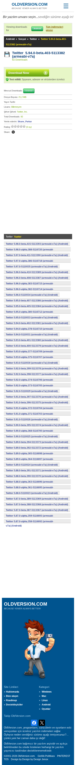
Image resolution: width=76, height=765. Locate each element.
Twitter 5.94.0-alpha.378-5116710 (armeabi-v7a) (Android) (29, 331)
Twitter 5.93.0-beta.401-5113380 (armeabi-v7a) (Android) (37, 340)
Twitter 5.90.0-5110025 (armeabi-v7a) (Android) (32, 436)
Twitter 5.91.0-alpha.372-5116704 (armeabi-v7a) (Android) (29, 410)
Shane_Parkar (25, 121)
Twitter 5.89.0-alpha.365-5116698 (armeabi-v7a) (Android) (29, 455)
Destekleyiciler (14, 704)
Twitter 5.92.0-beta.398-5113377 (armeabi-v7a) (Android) (37, 374)
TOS (6, 759)
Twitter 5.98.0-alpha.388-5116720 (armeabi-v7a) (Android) (29, 251)
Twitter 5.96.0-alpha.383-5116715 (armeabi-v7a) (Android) (29, 285)
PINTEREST (63, 756)
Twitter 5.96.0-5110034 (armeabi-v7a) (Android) (32, 295)
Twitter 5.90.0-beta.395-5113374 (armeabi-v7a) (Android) (37, 425)
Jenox (45, 759)
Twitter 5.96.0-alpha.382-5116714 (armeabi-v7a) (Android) (29, 291)
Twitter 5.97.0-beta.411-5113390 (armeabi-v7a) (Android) (37, 255)
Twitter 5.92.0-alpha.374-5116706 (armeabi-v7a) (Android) (29, 382)
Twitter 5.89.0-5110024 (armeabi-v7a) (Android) (32, 464)
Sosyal (22, 39)
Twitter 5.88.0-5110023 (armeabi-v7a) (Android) (32, 493)
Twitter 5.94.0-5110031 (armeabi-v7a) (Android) (32, 334)
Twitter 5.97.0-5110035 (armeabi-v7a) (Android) (32, 266)
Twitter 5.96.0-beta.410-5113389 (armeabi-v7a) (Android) (37, 272)
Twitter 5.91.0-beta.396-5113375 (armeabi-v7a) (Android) (37, 402)
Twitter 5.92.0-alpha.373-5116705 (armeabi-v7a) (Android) (29, 387)
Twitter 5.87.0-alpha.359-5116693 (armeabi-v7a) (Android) (29, 517)
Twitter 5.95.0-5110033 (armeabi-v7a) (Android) (32, 317)
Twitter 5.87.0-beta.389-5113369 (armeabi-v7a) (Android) (37, 498)
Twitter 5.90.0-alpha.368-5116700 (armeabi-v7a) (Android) (29, 433)
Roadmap (11, 700)
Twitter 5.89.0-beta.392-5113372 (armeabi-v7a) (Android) (37, 447)
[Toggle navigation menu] (66, 6)
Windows (47, 691)
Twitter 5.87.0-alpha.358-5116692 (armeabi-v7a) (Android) (29, 523)
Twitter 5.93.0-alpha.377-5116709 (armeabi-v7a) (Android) (29, 353)
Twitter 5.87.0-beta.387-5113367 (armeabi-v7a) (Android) (37, 510)
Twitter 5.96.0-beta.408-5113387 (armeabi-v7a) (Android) (37, 278)
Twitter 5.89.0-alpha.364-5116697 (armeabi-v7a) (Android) (29, 461)
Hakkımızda (12, 691)
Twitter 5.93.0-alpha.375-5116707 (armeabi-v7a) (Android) (29, 359)
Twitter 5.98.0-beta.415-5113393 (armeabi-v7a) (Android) (37, 244)
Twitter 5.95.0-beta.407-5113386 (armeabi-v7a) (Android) (37, 300)
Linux (45, 700)
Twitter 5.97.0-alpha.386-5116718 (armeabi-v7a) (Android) (29, 263)
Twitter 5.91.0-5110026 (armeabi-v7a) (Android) (32, 419)
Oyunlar (46, 709)
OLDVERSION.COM (30, 4)
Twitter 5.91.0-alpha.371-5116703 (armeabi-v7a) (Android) (29, 416)
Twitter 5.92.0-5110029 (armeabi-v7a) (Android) (32, 391)
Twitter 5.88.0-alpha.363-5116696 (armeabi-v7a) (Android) (29, 483)
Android (10, 39)
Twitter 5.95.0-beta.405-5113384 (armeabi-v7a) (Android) (37, 306)
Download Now (18, 72)
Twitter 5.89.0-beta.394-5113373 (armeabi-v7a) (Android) (37, 442)
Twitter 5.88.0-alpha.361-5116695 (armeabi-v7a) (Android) (29, 489)
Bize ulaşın (12, 696)
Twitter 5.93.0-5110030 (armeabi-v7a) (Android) (32, 363)
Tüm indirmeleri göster (54, 29)
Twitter (33, 39)
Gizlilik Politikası (46, 756)
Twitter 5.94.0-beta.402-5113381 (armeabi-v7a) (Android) (37, 323)
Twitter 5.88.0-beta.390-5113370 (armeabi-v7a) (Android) (37, 476)
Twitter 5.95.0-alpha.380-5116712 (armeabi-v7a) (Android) (29, 314)
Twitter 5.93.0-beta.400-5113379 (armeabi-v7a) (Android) (37, 346)
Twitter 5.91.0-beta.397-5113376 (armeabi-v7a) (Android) (37, 396)
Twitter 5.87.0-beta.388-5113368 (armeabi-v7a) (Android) (37, 504)
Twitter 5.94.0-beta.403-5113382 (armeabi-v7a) (38, 54)
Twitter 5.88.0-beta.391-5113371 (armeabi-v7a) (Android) (37, 470)
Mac (44, 696)
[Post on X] (13, 132)
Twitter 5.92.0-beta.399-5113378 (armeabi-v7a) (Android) (37, 368)
